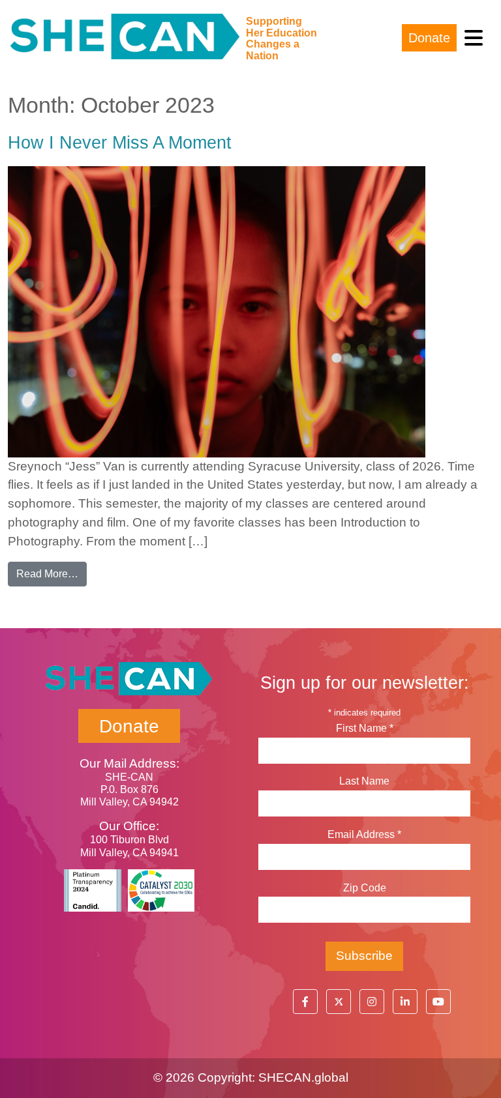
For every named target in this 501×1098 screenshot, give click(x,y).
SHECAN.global (303, 1077)
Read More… (51, 573)
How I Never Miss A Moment (120, 142)
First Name (364, 728)
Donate (429, 38)
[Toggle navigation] (474, 38)
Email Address (364, 834)
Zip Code (364, 887)
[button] (305, 1001)
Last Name (364, 781)
